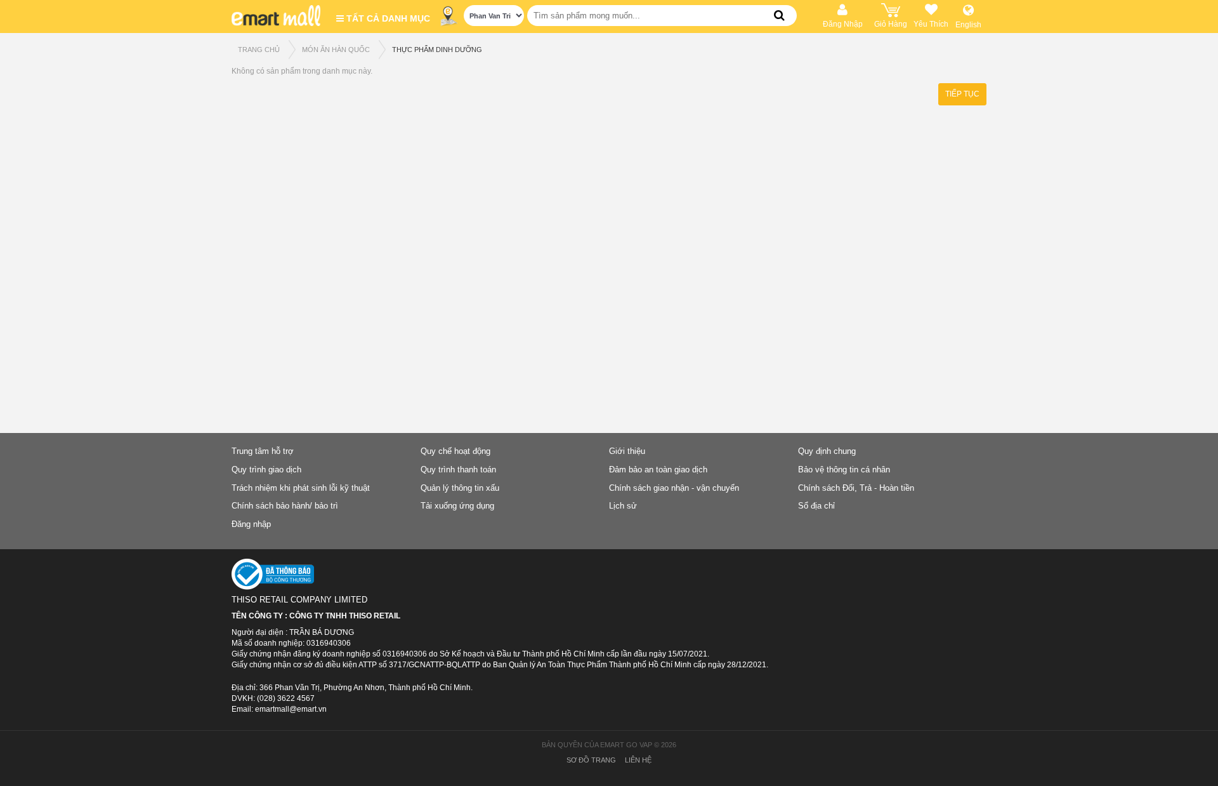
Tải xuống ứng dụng (457, 505)
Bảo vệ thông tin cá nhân (844, 469)
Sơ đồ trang (591, 760)
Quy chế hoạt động (455, 451)
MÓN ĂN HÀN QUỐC (336, 49)
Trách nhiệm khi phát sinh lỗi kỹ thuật (301, 488)
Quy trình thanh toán (458, 469)
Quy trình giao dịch (266, 469)
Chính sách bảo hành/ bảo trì (285, 505)
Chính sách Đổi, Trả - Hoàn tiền (856, 488)
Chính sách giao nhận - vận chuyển (674, 488)
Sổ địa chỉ (816, 505)
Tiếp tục (962, 94)
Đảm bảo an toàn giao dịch (658, 469)
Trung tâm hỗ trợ (263, 451)
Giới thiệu (627, 451)
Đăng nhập (251, 524)
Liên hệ (638, 760)
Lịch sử (623, 505)
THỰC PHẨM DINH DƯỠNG (437, 49)
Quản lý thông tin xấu (460, 488)
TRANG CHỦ (259, 49)
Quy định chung (827, 451)
